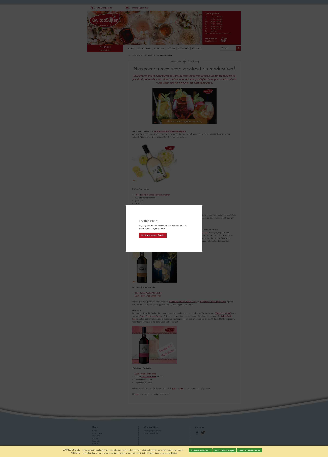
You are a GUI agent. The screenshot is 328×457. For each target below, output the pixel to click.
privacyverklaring (169, 453)
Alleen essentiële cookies (249, 450)
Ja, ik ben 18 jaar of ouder (152, 235)
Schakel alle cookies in (200, 450)
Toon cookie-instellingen (224, 450)
